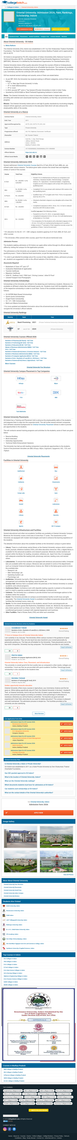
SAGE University (11, 906)
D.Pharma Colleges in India (45, 1100)
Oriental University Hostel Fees (12, 890)
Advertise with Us (50, 1138)
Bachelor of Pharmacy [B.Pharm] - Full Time (19, 340)
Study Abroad (31, 1138)
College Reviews (48, 1136)
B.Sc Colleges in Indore (10, 964)
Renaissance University (13, 910)
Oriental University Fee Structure (38, 367)
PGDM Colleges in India (11, 1103)
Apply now (68, 724)
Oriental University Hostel (25, 599)
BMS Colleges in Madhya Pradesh (13, 1069)
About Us (16, 1136)
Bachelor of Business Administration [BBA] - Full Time (22, 354)
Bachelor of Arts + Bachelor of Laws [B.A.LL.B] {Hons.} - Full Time (26, 358)
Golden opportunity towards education (18, 685)
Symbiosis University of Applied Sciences (18, 948)
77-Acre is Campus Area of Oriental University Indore (24, 635)
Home (10, 1136)
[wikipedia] (44, 156)
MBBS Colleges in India (63, 1100)
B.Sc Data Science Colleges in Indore (14, 970)
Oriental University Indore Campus (13, 893)
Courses (22, 1136)
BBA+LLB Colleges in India (12, 1094)
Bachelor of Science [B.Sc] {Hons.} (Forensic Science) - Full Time (25, 351)
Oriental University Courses (27, 165)
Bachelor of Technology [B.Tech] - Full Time (19, 343)
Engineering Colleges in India (13, 1091)
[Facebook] (9, 1129)
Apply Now (38, 813)
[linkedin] (33, 156)
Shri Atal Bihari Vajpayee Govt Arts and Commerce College (23, 943)
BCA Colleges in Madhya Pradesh (13, 1072)
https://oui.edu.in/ (31, 152)
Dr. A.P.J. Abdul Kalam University (15, 929)
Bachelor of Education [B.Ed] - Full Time (17, 345)
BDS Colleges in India (48, 1097)
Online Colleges (37, 1136)
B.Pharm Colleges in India (47, 1094)
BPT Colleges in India (10, 1100)
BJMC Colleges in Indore (11, 982)
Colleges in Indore (13, 7)
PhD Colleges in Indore (10, 961)
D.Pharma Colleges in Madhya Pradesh (15, 1075)
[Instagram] (5, 1129)
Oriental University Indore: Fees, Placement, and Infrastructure (27, 662)
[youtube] (41, 156)
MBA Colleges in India (47, 1091)
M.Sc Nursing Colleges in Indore (13, 973)
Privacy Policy (58, 1136)
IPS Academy (10, 934)
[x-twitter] (37, 156)
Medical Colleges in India (44, 1103)
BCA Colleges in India (63, 1094)
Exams (29, 1136)
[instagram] (26, 156)
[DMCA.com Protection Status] (8, 1121)
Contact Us (40, 1138)
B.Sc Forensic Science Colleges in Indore (15, 979)
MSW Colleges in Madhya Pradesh (13, 1078)
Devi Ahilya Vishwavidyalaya (14, 939)
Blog (24, 1138)
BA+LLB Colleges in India (64, 1091)
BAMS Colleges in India (65, 1097)
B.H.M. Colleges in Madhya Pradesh (14, 1081)
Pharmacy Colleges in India (63, 1103)
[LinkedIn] (14, 1129)
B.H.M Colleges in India (27, 1100)
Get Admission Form (24, 29)
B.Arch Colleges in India (32, 1097)
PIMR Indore (9, 915)
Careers (59, 1138)
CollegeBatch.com (14, 1119)
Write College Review (60, 29)
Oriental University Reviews (13, 624)
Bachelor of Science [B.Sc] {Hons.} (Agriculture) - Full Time (23, 360)
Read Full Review (66, 647)
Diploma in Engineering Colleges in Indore (15, 976)
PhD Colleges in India (27, 1103)
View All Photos (68, 874)
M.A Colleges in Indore (10, 958)
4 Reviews (46, 29)
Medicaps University (12, 925)
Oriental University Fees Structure (13, 884)
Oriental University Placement (43, 425)
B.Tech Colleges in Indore (11, 967)
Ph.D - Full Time (10, 349)
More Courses (10, 364)
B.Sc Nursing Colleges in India (13, 1097)
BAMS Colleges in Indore (11, 985)
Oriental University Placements (38, 456)
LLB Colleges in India (29, 1094)
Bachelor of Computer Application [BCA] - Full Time (21, 356)
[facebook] (30, 156)
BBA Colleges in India (30, 1091)
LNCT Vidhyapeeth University (14, 920)
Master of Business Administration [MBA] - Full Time (22, 347)
